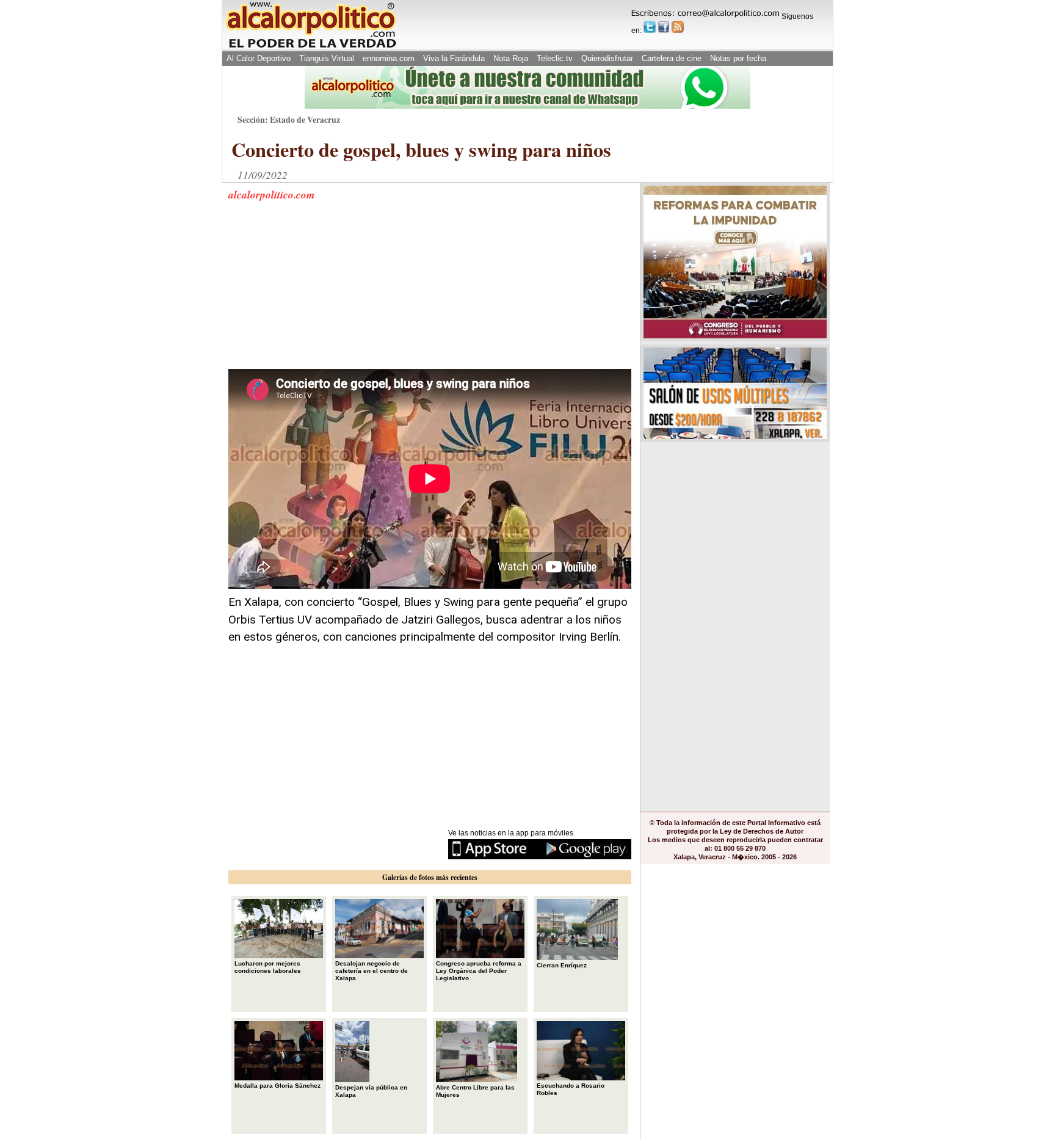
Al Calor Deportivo (259, 58)
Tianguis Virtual (326, 58)
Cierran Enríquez (562, 965)
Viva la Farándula (454, 58)
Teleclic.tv (555, 58)
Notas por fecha (738, 58)
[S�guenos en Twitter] (650, 27)
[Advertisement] (319, 292)
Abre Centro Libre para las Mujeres (475, 1091)
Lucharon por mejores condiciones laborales (267, 967)
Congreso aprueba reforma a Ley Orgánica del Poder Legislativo (478, 970)
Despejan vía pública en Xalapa (371, 1091)
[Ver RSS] (678, 27)
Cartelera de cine (672, 58)
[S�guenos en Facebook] (663, 27)
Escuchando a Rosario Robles (570, 1089)
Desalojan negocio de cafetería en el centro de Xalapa (371, 970)
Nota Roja (510, 58)
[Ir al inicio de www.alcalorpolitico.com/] (310, 46)
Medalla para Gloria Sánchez (277, 1085)
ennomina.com (389, 58)
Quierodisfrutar (607, 58)
